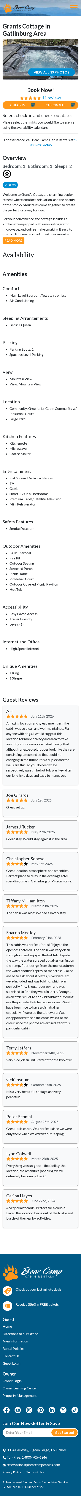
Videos (10, 185)
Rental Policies (13, 1348)
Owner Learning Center (20, 1388)
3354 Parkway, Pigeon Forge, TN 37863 (36, 1450)
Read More (13, 240)
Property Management (20, 1395)
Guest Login (11, 1363)
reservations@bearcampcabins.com (33, 1465)
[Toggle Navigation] (74, 8)
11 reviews (52, 97)
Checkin (17, 105)
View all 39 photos (51, 72)
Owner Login (12, 1381)
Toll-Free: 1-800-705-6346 (26, 1457)
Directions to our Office (20, 1334)
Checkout (55, 105)
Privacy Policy (12, 1472)
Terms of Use (35, 1472)
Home (7, 1326)
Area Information (15, 1341)
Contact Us (11, 1356)
